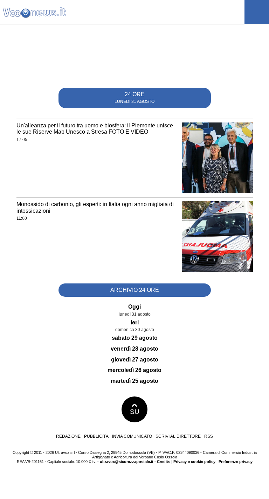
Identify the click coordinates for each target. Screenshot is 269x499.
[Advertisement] (134, 58)
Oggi (134, 307)
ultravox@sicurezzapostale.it (126, 461)
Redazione (68, 436)
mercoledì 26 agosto (134, 370)
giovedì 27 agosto (134, 360)
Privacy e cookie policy (194, 461)
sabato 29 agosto (135, 338)
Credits (163, 461)
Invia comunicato (132, 436)
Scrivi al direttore (178, 436)
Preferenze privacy (236, 461)
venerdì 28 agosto (134, 349)
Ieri (135, 322)
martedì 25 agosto (134, 381)
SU (134, 411)
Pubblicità (96, 436)
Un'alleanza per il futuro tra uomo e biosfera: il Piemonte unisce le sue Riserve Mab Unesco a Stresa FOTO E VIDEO (94, 128)
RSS (208, 436)
